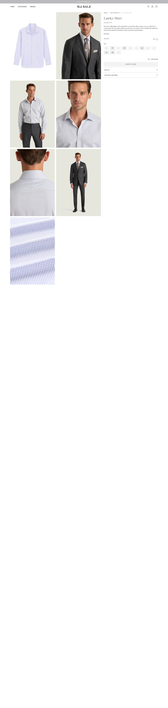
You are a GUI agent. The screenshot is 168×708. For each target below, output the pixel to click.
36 (107, 48)
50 (119, 52)
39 (125, 48)
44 (154, 48)
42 (142, 48)
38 (119, 48)
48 (113, 52)
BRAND (32, 6)
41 (137, 48)
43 (148, 48)
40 (131, 48)
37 (113, 48)
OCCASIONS (22, 6)
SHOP (12, 6)
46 (107, 52)
